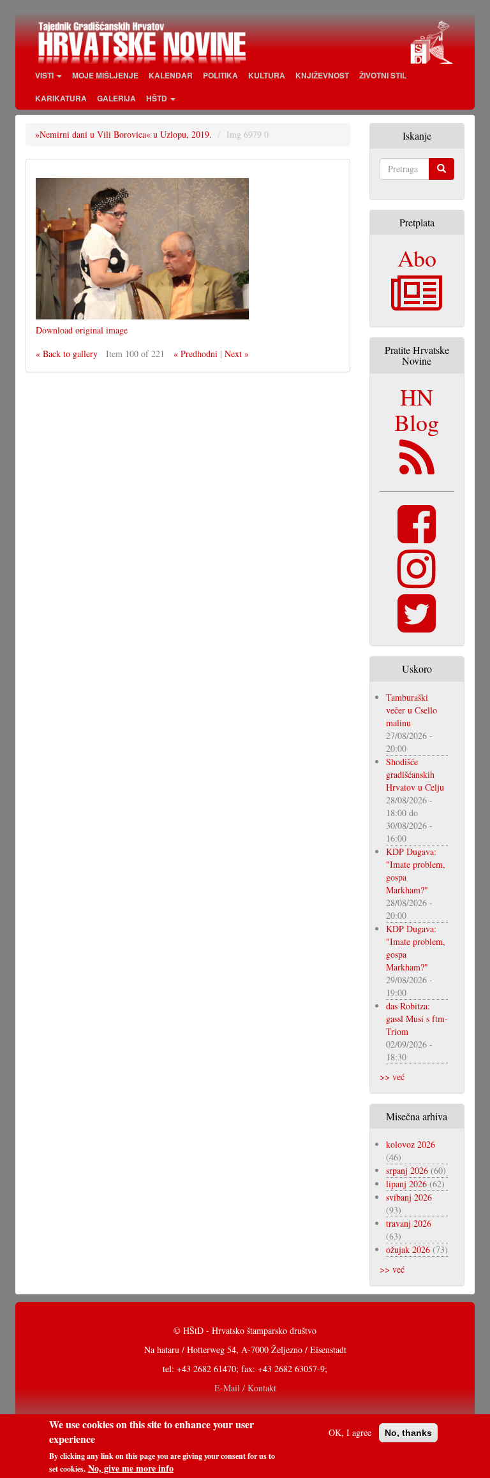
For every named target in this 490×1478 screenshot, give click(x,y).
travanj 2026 (408, 1223)
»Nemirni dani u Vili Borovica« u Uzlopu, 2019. (123, 134)
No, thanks (408, 1433)
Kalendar (171, 75)
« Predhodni (196, 354)
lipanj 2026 (406, 1184)
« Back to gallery (67, 354)
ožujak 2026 (408, 1249)
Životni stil (382, 75)
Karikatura (61, 98)
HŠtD (157, 98)
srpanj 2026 (407, 1170)
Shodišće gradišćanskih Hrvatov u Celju (415, 774)
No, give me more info (131, 1468)
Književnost (322, 75)
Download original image (82, 330)
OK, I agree (350, 1432)
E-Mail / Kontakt (245, 1388)
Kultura (266, 75)
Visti (45, 75)
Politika (220, 75)
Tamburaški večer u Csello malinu (411, 710)
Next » (237, 354)
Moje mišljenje (105, 75)
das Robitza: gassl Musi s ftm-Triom (417, 1018)
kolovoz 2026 (410, 1144)
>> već (392, 1077)
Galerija (116, 98)
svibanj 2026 (409, 1197)
